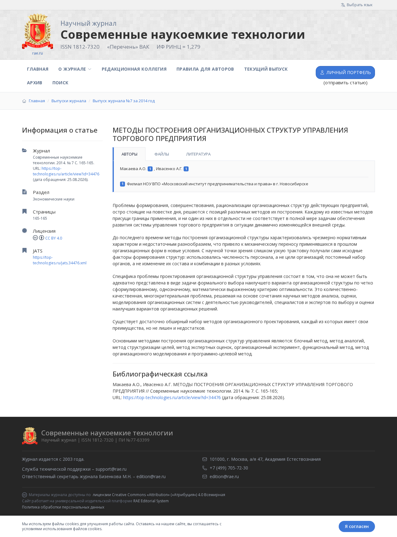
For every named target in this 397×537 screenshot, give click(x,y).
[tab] (129, 154)
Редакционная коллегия (134, 69)
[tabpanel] (244, 176)
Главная (37, 69)
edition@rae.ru (151, 476)
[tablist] (244, 154)
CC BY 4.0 (53, 238)
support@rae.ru (111, 469)
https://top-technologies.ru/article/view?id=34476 (66, 171)
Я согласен (357, 526)
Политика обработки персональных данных (63, 507)
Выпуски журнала (68, 100)
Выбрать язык (359, 4)
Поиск (60, 83)
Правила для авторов (205, 69)
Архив (34, 83)
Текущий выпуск (266, 69)
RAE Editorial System (151, 501)
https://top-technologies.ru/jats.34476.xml (60, 260)
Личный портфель (349, 72)
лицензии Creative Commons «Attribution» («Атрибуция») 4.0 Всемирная (159, 494)
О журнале (72, 69)
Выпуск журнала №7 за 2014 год (124, 100)
